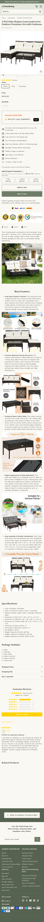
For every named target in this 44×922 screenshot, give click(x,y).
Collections (11, 18)
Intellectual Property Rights (11, 864)
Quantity (5, 102)
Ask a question (7, 677)
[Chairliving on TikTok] (38, 900)
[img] (6, 727)
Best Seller (5, 873)
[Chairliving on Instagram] (23, 900)
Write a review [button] (22, 714)
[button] (6, 80)
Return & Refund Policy (30, 861)
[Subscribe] (37, 839)
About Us (5, 856)
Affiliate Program (27, 864)
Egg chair (5, 876)
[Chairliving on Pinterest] (34, 900)
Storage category (7, 882)
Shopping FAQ (7, 672)
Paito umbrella (7, 879)
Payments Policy (27, 853)
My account (6, 890)
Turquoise (22, 86)
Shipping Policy (8, 667)
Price (4, 93)
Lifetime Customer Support (31, 886)
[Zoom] (41, 71)
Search (4, 853)
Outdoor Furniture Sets (24, 18)
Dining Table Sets (7, 884)
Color (4, 82)
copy (36, 120)
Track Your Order (7, 861)
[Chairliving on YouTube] (30, 900)
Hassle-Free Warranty (29, 875)
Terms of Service (7, 867)
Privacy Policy (26, 858)
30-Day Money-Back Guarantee (29, 879)
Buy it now (22, 194)
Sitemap (24, 867)
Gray (13, 86)
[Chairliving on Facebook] (27, 900)
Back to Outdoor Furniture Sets (23, 815)
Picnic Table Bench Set (9, 887)
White (5, 86)
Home (3, 18)
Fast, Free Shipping (28, 883)
